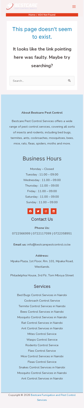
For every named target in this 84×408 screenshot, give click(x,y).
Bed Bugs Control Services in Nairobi (42, 295)
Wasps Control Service (42, 340)
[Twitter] (38, 211)
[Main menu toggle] (74, 6)
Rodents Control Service (42, 345)
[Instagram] (46, 211)
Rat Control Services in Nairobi (42, 323)
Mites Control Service (42, 334)
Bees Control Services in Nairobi (42, 312)
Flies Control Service (42, 351)
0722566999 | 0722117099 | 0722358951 (42, 233)
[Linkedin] (53, 211)
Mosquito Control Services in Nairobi (42, 317)
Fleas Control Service (42, 362)
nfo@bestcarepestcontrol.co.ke (49, 244)
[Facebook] (30, 211)
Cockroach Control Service (42, 301)
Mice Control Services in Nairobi (42, 356)
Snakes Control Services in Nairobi (42, 367)
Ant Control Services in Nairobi (42, 328)
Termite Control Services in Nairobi (42, 306)
